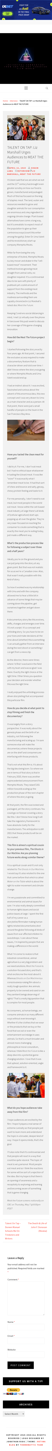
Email (11, 1335)
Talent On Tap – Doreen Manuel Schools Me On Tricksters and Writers (13, 1231)
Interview (23, 171)
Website (12, 1349)
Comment (13, 1279)
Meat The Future (30, 174)
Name (11, 1321)
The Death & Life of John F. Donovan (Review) (37, 1227)
